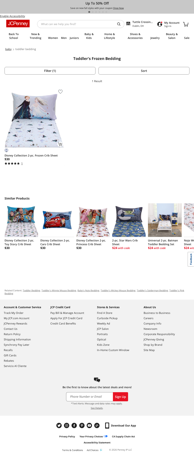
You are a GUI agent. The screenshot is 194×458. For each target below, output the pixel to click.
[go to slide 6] (106, 12)
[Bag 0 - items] (185, 24)
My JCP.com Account (16, 318)
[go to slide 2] (93, 12)
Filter (50, 71)
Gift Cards (10, 355)
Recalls (8, 350)
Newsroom (150, 329)
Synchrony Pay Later (16, 344)
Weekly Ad (103, 323)
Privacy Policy (67, 436)
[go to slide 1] (89, 12)
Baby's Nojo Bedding (88, 290)
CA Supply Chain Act (123, 436)
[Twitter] (59, 425)
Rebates (9, 360)
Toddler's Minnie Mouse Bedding (58, 290)
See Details (97, 408)
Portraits (102, 334)
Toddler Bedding (31, 290)
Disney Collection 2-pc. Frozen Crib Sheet (31, 155)
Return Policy (12, 334)
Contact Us (10, 329)
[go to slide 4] (99, 12)
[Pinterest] (82, 425)
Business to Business (157, 313)
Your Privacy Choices (91, 436)
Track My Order (13, 313)
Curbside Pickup (107, 318)
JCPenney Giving (154, 339)
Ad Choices (93, 450)
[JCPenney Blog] (97, 425)
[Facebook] (74, 425)
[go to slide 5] (103, 12)
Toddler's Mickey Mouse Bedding (118, 290)
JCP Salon (103, 329)
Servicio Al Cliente (15, 366)
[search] (120, 24)
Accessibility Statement (97, 442)
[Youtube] (90, 425)
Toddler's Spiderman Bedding (152, 290)
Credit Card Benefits (63, 323)
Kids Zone (103, 344)
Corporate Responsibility (159, 334)
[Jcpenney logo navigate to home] (18, 23)
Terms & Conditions (72, 450)
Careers (148, 318)
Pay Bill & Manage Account (67, 313)
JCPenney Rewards (15, 323)
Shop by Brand (153, 344)
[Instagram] (67, 425)
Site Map (149, 350)
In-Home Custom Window (113, 350)
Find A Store (104, 313)
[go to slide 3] (96, 12)
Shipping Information (17, 339)
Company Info (152, 323)
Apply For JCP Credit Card (66, 318)
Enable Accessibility (12, 16)
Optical (101, 339)
